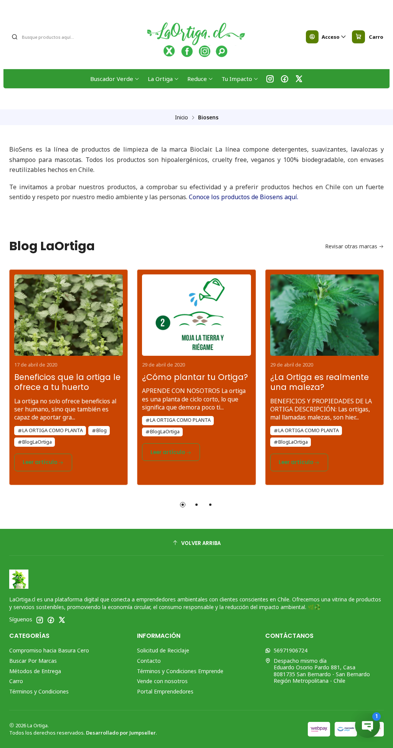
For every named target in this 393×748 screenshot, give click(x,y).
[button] (182, 504)
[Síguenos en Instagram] (270, 78)
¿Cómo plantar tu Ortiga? (195, 377)
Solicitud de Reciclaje (163, 650)
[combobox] (50, 37)
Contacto (149, 660)
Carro (16, 681)
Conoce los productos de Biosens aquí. (243, 197)
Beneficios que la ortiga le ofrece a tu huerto (67, 382)
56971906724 (290, 650)
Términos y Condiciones (39, 691)
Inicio (181, 117)
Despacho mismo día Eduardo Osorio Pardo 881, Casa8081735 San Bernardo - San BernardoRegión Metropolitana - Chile (322, 671)
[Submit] (14, 37)
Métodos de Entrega (35, 671)
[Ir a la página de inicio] (197, 37)
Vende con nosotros (162, 681)
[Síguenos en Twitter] (299, 78)
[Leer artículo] (68, 313)
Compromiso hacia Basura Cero (49, 650)
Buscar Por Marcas (33, 660)
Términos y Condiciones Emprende (180, 671)
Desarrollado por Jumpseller (121, 732)
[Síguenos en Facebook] (284, 78)
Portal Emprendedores (165, 691)
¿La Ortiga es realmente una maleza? (319, 382)
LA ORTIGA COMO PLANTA (52, 430)
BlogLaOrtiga (37, 442)
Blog (101, 430)
